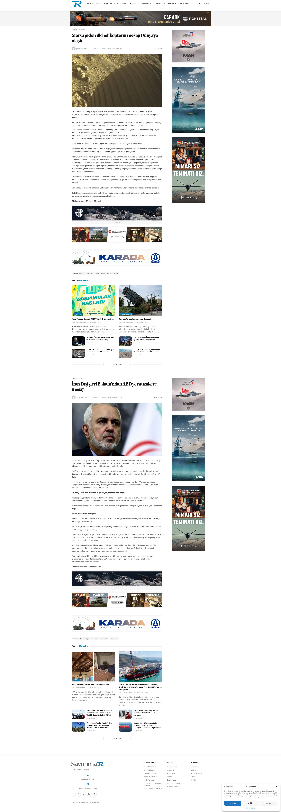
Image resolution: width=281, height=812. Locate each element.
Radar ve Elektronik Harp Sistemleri (153, 784)
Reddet (250, 803)
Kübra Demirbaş (81, 322)
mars (109, 273)
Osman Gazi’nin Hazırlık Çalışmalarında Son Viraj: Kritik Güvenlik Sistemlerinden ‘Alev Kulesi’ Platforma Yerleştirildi (140, 687)
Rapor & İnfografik (173, 783)
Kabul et (233, 803)
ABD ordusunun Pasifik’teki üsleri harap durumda (92, 685)
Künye (193, 777)
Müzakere (114, 639)
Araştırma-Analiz (110, 4)
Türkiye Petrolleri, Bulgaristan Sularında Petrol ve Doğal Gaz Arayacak (145, 713)
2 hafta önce (92, 688)
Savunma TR (85, 49)
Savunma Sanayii (93, 4)
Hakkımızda (195, 767)
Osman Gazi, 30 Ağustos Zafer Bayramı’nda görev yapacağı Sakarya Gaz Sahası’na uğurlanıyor (147, 725)
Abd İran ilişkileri (85, 639)
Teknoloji (160, 4)
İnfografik (134, 4)
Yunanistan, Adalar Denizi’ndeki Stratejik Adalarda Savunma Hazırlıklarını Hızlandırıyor (99, 725)
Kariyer (193, 770)
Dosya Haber (172, 780)
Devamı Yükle (117, 364)
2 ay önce (90, 343)
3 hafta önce (91, 718)
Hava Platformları (150, 767)
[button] (277, 786)
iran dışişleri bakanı (101, 639)
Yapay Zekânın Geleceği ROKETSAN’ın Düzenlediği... (93, 319)
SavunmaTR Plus (173, 786)
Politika (169, 777)
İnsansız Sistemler (150, 777)
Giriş (207, 4)
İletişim (193, 780)
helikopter (89, 273)
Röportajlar (171, 773)
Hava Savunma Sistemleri (153, 789)
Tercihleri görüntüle (268, 803)
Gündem (123, 4)
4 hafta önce (92, 322)
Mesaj (115, 273)
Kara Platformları (150, 770)
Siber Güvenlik (147, 4)
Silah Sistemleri (149, 780)
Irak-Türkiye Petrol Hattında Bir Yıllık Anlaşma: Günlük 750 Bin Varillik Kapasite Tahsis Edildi (99, 713)
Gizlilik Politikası (251, 808)
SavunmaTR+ (183, 4)
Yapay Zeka (171, 4)
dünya (81, 273)
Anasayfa (74, 30)
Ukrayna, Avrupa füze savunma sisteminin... (136, 319)
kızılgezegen (100, 273)
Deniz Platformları (150, 773)
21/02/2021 (97, 49)
